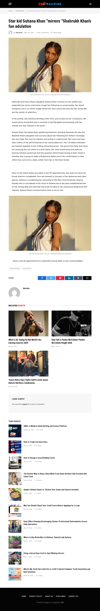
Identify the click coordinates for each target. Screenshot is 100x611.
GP (62, 602)
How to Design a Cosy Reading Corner (39, 458)
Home (24, 596)
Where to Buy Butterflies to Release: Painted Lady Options (47, 537)
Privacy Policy (35, 596)
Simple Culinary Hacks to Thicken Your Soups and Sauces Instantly (51, 489)
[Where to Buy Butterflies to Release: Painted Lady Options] (15, 542)
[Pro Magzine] (50, 4)
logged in (25, 404)
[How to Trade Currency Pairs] (15, 446)
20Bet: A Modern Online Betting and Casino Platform (45, 426)
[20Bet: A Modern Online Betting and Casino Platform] (15, 431)
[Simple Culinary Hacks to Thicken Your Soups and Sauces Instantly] (15, 494)
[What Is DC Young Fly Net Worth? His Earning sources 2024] (28, 323)
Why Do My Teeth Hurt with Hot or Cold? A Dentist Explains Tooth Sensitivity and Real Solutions (57, 570)
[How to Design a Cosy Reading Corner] (15, 462)
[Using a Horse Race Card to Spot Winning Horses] (15, 558)
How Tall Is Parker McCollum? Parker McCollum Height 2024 (68, 341)
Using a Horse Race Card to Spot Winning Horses (44, 553)
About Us (49, 596)
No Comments (43, 33)
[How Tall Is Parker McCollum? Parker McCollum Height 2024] (71, 323)
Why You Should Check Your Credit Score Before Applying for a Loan (52, 505)
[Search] (90, 4)
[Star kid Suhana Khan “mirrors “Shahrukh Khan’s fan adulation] (50, 65)
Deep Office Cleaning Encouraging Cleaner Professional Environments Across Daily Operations (55, 522)
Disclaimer (60, 596)
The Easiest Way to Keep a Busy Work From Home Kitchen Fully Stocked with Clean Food (55, 475)
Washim (19, 33)
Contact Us (73, 596)
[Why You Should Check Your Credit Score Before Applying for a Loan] (15, 510)
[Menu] (10, 4)
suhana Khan (27, 268)
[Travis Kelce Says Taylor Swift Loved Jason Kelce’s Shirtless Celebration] (28, 363)
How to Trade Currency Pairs (35, 442)
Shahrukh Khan (15, 268)
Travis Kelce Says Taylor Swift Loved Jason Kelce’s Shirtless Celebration (28, 381)
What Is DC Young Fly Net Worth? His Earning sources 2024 (25, 341)
